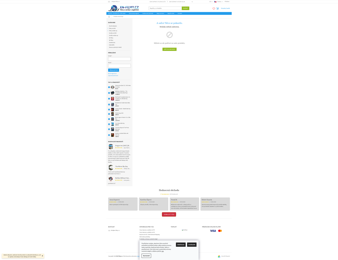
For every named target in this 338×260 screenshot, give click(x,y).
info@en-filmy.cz (115, 230)
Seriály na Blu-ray (113, 35)
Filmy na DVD (112, 28)
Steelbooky (112, 42)
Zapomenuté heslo (113, 76)
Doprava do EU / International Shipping (149, 234)
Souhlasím (191, 245)
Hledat (185, 8)
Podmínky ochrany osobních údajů (148, 239)
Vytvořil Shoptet (225, 256)
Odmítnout (180, 245)
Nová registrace (112, 73)
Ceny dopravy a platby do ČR (158, 2)
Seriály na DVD (112, 33)
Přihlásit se (114, 70)
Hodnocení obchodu (169, 190)
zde (163, 251)
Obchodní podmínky (144, 237)
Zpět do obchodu (169, 49)
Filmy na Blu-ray (113, 31)
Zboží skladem (113, 26)
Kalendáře (111, 45)
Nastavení (146, 256)
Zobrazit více (169, 214)
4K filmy (111, 40)
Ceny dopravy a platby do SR (177, 2)
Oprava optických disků (115, 47)
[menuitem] (116, 13)
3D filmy (111, 38)
